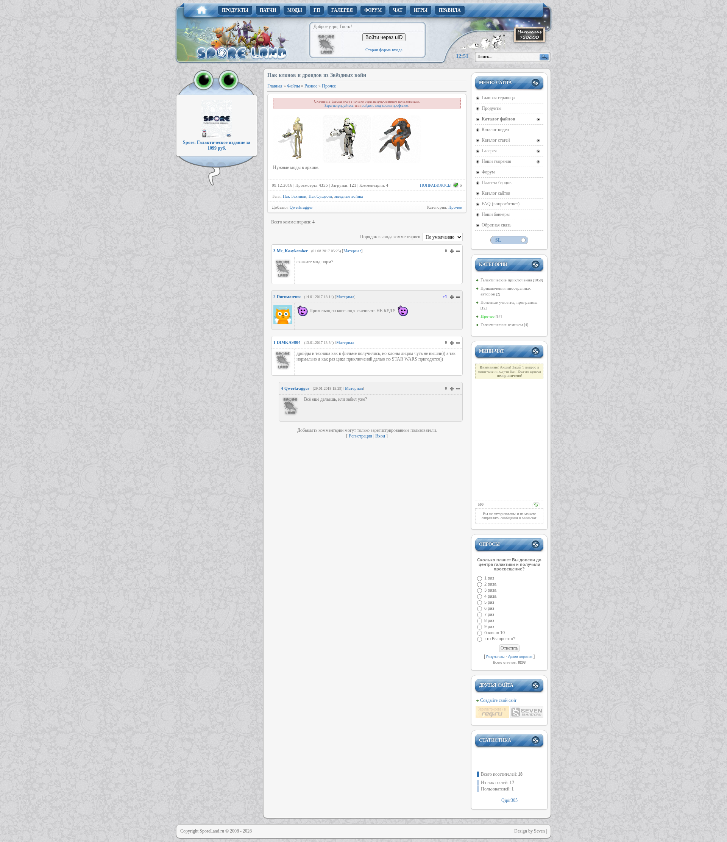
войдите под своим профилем (385, 105)
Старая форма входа (384, 49)
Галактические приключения (506, 280)
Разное (310, 86)
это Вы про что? (499, 638)
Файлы (293, 86)
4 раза (490, 596)
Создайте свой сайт (498, 700)
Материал (352, 250)
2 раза (490, 584)
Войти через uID (384, 37)
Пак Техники (294, 196)
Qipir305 (509, 800)
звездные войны (348, 196)
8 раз (489, 620)
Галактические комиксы (502, 324)
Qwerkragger (301, 207)
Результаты (495, 657)
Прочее (329, 86)
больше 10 (494, 632)
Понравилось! (436, 185)
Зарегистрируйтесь (339, 105)
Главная (274, 86)
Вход (380, 436)
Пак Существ (320, 196)
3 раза (490, 590)
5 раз (489, 602)
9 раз (489, 626)
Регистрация (360, 436)
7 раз (489, 614)
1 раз (489, 578)
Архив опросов (520, 657)
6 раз (489, 608)
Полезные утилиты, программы (509, 302)
